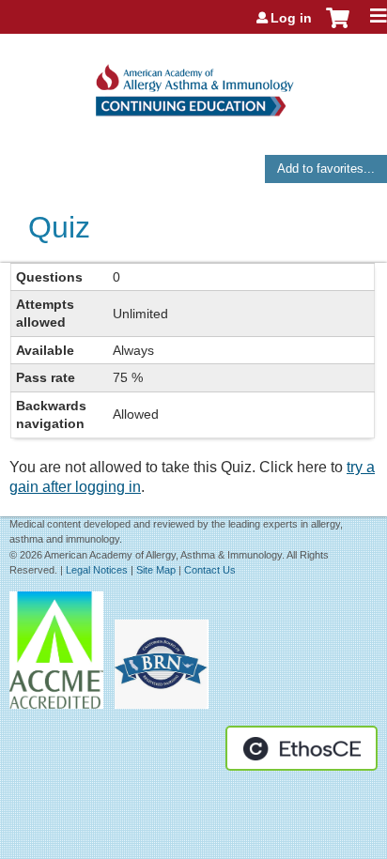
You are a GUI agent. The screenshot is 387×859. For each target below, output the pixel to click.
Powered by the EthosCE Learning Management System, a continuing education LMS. (301, 748)
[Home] (193, 84)
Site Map (156, 569)
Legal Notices (97, 569)
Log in (291, 17)
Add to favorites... (326, 168)
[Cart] (337, 27)
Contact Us (210, 569)
